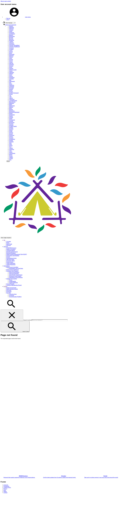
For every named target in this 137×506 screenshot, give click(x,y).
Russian (11, 123)
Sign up (8, 18)
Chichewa (11, 44)
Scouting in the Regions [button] (12, 271)
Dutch (10, 53)
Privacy (5, 488)
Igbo (10, 80)
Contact (5, 492)
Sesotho (11, 128)
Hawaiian (11, 72)
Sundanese (12, 139)
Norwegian (12, 114)
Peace (10, 280)
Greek (10, 67)
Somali (11, 136)
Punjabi (11, 121)
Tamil (10, 144)
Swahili (11, 140)
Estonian (11, 55)
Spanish (11, 137)
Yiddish (11, 157)
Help (4, 490)
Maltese (11, 107)
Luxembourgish (13, 100)
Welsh (10, 154)
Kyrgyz (11, 94)
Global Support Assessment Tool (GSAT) (16, 254)
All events (8, 290)
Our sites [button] (8, 292)
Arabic (10, 31)
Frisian (11, 62)
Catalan (11, 41)
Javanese (11, 86)
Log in (7, 19)
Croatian (11, 49)
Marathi (11, 109)
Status (5, 491)
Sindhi (10, 131)
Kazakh (11, 89)
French (11, 60)
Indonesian (12, 81)
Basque (11, 35)
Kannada (11, 87)
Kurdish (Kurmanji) (14, 93)
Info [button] (4, 240)
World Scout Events (11, 287)
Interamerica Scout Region (16, 277)
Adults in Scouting (10, 249)
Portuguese (12, 120)
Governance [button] (6, 265)
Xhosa (10, 155)
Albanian (11, 28)
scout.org (5, 485)
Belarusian (12, 36)
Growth (8, 256)
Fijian (10, 58)
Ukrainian (11, 149)
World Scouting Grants (12, 289)
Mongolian (11, 111)
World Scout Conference (12, 269)
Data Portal (9, 244)
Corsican (11, 48)
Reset (8, 161)
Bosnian (11, 39)
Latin (10, 96)
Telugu (11, 145)
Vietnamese (12, 153)
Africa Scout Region (14, 272)
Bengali (11, 37)
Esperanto (11, 54)
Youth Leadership (10, 263)
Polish (10, 118)
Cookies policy (7, 487)
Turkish (11, 148)
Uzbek (10, 152)
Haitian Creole (12, 69)
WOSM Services (23, 476)
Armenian (11, 32)
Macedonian (12, 102)
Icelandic (11, 78)
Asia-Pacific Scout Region (15, 274)
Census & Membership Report (14, 285)
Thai (10, 146)
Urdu (10, 150)
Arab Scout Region (14, 273)
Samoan (11, 125)
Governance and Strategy (12, 255)
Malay (10, 104)
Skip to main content (6, 1)
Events (105, 476)
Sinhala (11, 132)
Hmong (11, 76)
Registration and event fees (16, 268)
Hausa (10, 71)
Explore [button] (5, 286)
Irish (10, 82)
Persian (11, 117)
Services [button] (5, 246)
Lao (10, 95)
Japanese (11, 85)
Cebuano (11, 42)
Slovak (11, 134)
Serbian (11, 127)
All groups (8, 291)
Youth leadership (13, 282)
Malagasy (11, 103)
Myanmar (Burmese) (14, 112)
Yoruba (11, 158)
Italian (10, 84)
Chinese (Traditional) (14, 46)
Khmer (10, 90)
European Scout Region (15, 276)
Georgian (11, 64)
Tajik (10, 143)
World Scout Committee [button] (12, 267)
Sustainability (12, 281)
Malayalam (12, 105)
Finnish (11, 59)
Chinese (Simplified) (14, 45)
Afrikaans (11, 27)
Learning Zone (13, 294)
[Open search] (11, 308)
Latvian (11, 98)
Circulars (8, 241)
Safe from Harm (10, 259)
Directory (8, 245)
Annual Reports (10, 283)
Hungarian (11, 77)
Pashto (11, 116)
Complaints (6, 486)
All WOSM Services (11, 248)
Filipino (11, 57)
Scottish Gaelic (13, 126)
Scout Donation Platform (15, 296)
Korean (11, 91)
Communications (10, 250)
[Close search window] (12, 315)
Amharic (11, 30)
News (7, 242)
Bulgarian (11, 40)
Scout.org (11, 295)
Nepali (10, 113)
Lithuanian (11, 99)
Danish (11, 51)
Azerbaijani (12, 33)
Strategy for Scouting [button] (11, 278)
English (11, 26)
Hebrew (11, 73)
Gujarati (11, 68)
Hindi (10, 75)
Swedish (11, 141)
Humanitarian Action (11, 258)
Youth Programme (10, 264)
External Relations (11, 253)
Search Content (27, 320)
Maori (10, 108)
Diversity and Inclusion (12, 251)
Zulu (10, 159)
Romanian (11, 122)
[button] (17, 17)
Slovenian (11, 135)
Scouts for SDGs (10, 260)
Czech (10, 50)
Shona (10, 130)
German (11, 66)
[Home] (37, 236)
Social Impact (9, 262)
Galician (11, 63)
